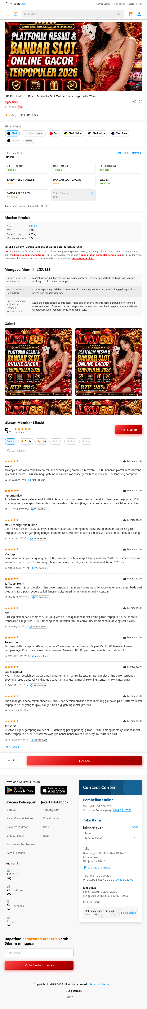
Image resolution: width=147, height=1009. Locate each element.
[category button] (8, 14)
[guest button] (139, 14)
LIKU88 (33, 226)
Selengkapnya (128, 912)
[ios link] (53, 790)
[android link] (20, 790)
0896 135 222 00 (123, 879)
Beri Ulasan (129, 430)
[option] (73, 56)
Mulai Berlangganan (39, 965)
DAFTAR (84, 761)
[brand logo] (15, 14)
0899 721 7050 (122, 810)
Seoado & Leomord (101, 984)
